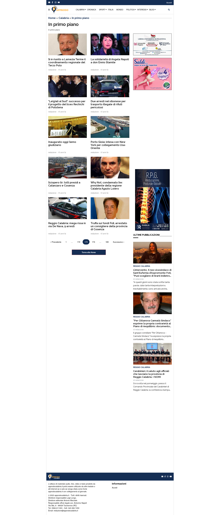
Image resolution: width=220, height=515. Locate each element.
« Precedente (55, 242)
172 (78, 242)
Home (52, 18)
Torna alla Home (89, 252)
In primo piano (80, 18)
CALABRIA (80, 9)
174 (93, 242)
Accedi (169, 2)
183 (107, 242)
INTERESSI (142, 9)
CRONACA (91, 9)
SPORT (102, 9)
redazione (139, 279)
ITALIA (110, 9)
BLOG (151, 9)
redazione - (53, 69)
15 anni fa (62, 69)
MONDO (119, 9)
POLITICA (130, 9)
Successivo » (118, 242)
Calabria (64, 18)
